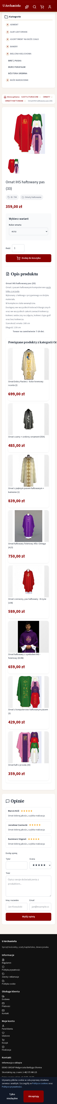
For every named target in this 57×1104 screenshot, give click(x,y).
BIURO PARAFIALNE (17, 67)
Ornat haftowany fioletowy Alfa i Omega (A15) (27, 545)
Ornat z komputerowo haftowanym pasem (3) (28, 711)
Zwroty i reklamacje (10, 976)
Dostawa (6, 999)
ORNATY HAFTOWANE (14, 101)
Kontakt (5, 1013)
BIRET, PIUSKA (14, 60)
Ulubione (6, 1035)
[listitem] (13, 166)
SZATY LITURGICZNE (29, 97)
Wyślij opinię (28, 916)
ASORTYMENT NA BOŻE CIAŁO (24, 39)
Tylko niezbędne (12, 1096)
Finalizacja (6, 1049)
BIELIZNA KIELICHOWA (20, 53)
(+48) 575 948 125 (30, 1072)
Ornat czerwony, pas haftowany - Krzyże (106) (27, 600)
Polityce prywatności (12, 1086)
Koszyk (5, 1042)
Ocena (32, 859)
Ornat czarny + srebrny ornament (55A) (26, 436)
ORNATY (46, 97)
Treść (8, 873)
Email (31, 900)
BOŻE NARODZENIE (19, 80)
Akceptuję (33, 1096)
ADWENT (14, 24)
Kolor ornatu (15, 225)
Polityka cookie (8, 983)
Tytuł (8, 859)
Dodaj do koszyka (31, 258)
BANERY (14, 46)
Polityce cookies (40, 1083)
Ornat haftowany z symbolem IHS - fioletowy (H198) (24, 656)
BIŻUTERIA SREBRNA (17, 73)
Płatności (6, 1006)
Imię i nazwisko (12, 900)
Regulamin (6, 962)
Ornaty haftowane (33, 197)
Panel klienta (7, 1028)
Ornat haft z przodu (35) (19, 765)
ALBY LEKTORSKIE (18, 32)
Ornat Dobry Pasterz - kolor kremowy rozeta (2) (25, 383)
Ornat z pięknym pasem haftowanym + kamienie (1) (26, 490)
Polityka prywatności (11, 969)
